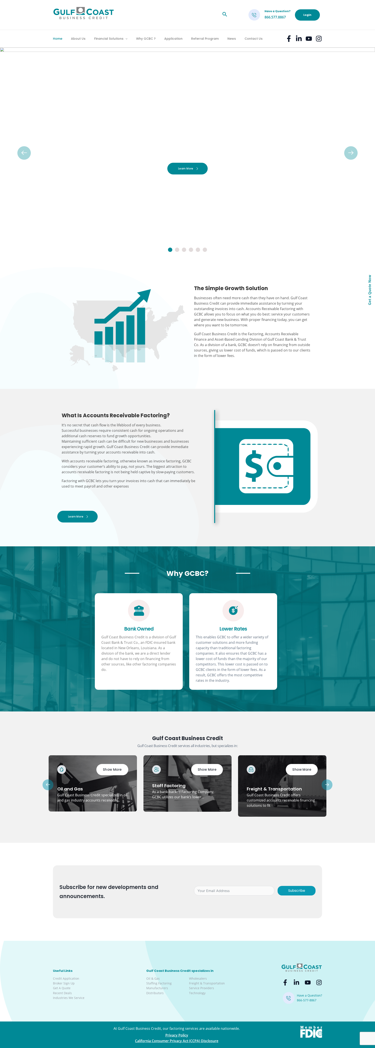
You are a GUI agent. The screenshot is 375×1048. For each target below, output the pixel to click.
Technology (197, 993)
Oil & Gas (153, 978)
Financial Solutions (108, 38)
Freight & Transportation (207, 983)
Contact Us (254, 38)
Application (173, 38)
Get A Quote (62, 988)
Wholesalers (198, 978)
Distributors (155, 993)
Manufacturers (157, 988)
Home (57, 38)
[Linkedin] (299, 38)
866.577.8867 (275, 17)
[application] (125, 38)
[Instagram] (319, 38)
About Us (78, 38)
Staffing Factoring (159, 983)
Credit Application (66, 978)
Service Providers (201, 988)
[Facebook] (289, 38)
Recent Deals (62, 993)
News (231, 38)
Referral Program (205, 38)
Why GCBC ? (146, 38)
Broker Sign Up (64, 983)
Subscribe (296, 890)
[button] (170, 250)
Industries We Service (68, 998)
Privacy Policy (176, 1035)
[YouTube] (309, 38)
